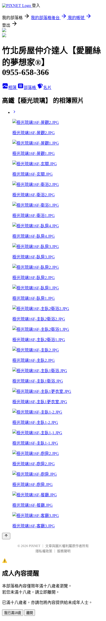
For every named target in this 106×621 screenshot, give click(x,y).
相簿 (12, 87)
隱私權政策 (44, 551)
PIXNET (34, 546)
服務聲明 (63, 551)
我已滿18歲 (12, 613)
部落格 (30, 87)
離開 (29, 613)
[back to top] (6, 536)
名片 (47, 87)
